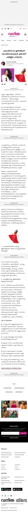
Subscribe (17, 465)
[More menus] (2, 34)
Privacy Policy (4, 508)
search (20, 28)
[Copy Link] (5, 84)
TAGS (14, 384)
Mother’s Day (18, 482)
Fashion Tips (7, 388)
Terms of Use (13, 508)
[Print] (2, 84)
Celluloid (21, 40)
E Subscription (25, 34)
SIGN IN (25, 28)
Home (2, 40)
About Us (3, 465)
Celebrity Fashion (19, 388)
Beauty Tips (9, 392)
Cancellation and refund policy (9, 510)
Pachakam (17, 457)
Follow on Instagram (13, 409)
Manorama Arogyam (20, 452)
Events (3, 467)
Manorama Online (19, 454)
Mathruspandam (5, 480)
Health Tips (19, 392)
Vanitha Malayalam (6, 452)
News (15, 40)
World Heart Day (19, 477)
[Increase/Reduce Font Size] (26, 84)
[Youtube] (8, 28)
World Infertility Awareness (5, 477)
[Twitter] (11, 28)
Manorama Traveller (6, 454)
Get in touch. (21, 24)
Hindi (17, 36)
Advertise (3, 469)
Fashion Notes (4, 45)
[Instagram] (5, 28)
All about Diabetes (19, 480)
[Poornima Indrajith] (3, 63)
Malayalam (12, 36)
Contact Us (17, 469)
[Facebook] (2, 28)
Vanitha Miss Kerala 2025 (6, 483)
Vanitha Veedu (5, 457)
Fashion (9, 40)
